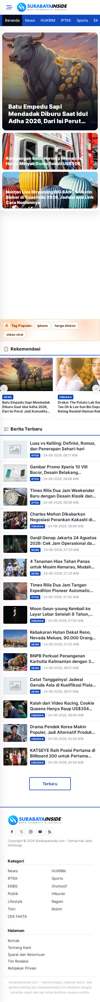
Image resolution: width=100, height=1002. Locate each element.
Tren (12, 909)
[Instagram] (30, 832)
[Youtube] (40, 832)
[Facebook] (12, 832)
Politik (13, 893)
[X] (21, 832)
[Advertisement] (50, 265)
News (30, 20)
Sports (82, 20)
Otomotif (59, 886)
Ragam (57, 901)
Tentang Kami (19, 947)
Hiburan (65, 397)
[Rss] (49, 832)
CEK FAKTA (17, 916)
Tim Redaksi (18, 961)
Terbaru (50, 783)
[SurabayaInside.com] (57, 7)
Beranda (12, 20)
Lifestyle (15, 901)
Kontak (13, 940)
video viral (14, 335)
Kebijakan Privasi (22, 968)
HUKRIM (48, 20)
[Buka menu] (8, 7)
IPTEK (66, 20)
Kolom (57, 909)
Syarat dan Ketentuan (26, 954)
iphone (42, 326)
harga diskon (65, 326)
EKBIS (13, 886)
